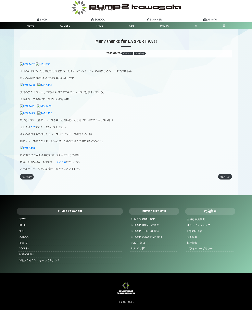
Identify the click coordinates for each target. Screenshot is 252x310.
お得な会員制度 (196, 219)
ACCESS (65, 25)
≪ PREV (27, 176)
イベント (127, 53)
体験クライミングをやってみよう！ (39, 260)
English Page (194, 230)
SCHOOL (24, 236)
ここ (32, 127)
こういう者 (59, 161)
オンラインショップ (198, 225)
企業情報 (192, 236)
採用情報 (192, 242)
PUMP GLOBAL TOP (143, 219)
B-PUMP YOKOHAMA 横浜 (146, 236)
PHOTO (164, 25)
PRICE (99, 25)
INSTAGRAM (26, 254)
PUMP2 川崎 (138, 248)
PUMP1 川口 (138, 242)
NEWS (30, 25)
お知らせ (139, 53)
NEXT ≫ (225, 176)
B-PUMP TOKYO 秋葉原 (145, 225)
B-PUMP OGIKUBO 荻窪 (145, 230)
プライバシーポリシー (200, 248)
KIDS (131, 25)
